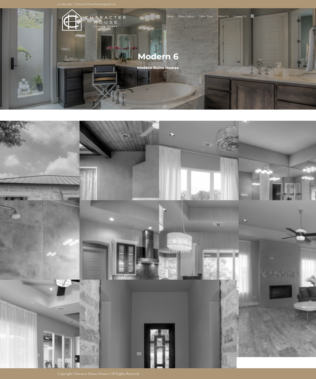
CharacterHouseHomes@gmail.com (95, 4)
